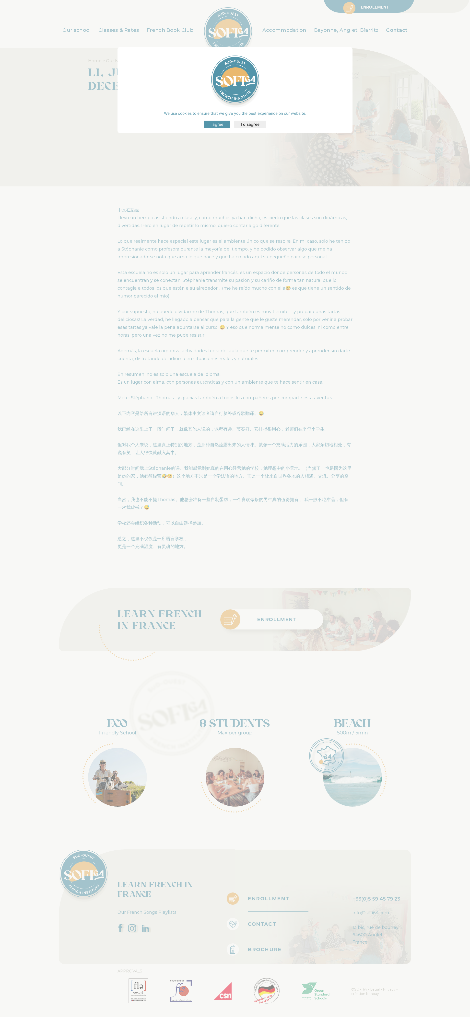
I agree (217, 124)
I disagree (250, 124)
